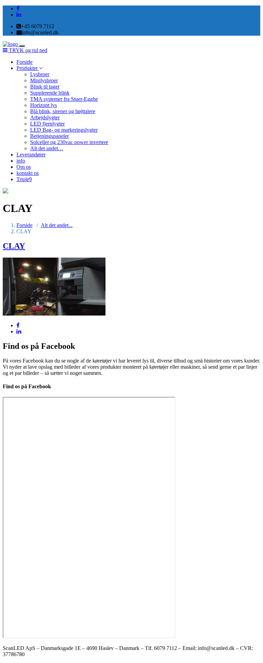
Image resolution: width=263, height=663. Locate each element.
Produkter (27, 68)
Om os (23, 167)
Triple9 (24, 179)
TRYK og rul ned (27, 50)
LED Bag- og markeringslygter (64, 130)
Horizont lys (43, 105)
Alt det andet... (57, 225)
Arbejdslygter (45, 117)
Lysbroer (39, 74)
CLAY (14, 245)
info (20, 161)
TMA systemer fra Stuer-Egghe (64, 99)
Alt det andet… (46, 148)
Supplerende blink (50, 93)
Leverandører (31, 154)
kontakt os (27, 173)
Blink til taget (44, 87)
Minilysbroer (44, 80)
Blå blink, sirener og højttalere (62, 111)
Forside (24, 62)
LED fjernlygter (47, 124)
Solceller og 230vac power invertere (69, 142)
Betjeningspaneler (49, 136)
